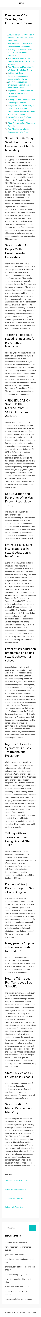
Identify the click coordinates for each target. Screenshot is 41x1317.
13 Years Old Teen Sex (14, 1198)
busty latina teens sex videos (17, 1287)
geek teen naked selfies (14, 1255)
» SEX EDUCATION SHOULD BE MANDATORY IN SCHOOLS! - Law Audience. (21, 61)
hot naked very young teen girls (17, 1274)
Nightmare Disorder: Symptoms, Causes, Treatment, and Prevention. (20, 94)
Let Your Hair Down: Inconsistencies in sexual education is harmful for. (18, 76)
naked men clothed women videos (18, 1299)
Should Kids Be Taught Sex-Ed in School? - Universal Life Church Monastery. (21, 38)
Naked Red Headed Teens (15, 1189)
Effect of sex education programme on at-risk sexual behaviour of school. (19, 85)
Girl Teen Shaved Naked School (17, 1181)
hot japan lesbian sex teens (16, 1242)
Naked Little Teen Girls (14, 1207)
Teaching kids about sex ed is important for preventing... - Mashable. (20, 52)
